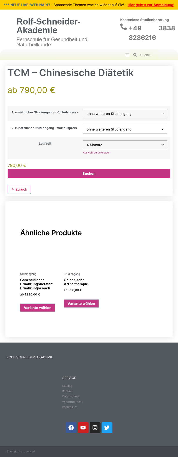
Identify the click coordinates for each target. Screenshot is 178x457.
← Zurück (19, 189)
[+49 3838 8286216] (123, 26)
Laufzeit (45, 143)
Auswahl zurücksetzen (96, 152)
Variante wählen (37, 307)
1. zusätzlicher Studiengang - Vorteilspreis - (45, 112)
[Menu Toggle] (127, 55)
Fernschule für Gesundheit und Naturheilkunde (51, 41)
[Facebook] (71, 427)
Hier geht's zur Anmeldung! (151, 5)
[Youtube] (83, 427)
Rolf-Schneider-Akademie (48, 26)
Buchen (89, 173)
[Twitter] (107, 427)
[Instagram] (95, 427)
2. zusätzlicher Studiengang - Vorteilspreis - (45, 127)
